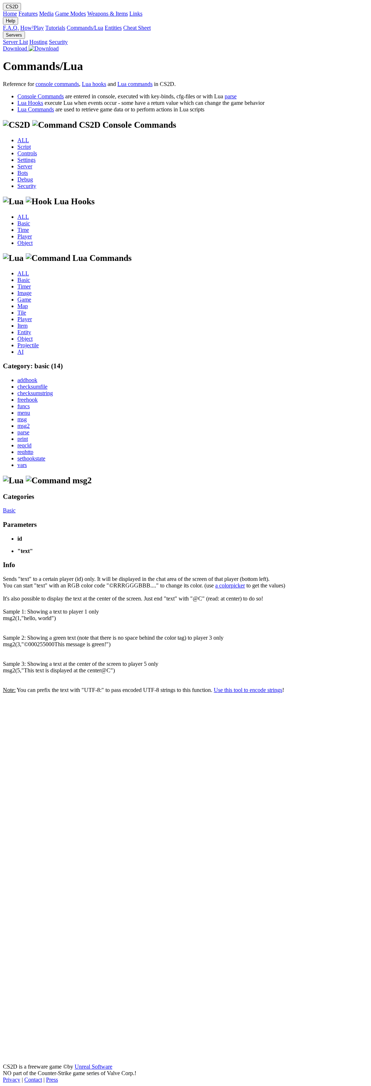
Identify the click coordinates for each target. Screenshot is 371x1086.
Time (23, 230)
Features (28, 14)
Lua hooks (94, 84)
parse (231, 96)
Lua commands (135, 84)
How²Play (32, 28)
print (22, 439)
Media (46, 14)
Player (24, 236)
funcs (23, 406)
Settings (26, 160)
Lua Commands (35, 109)
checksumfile (32, 387)
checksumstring (35, 393)
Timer (24, 286)
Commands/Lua (85, 28)
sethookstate (31, 458)
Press (52, 1080)
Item (22, 326)
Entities (113, 28)
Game (24, 299)
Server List (15, 42)
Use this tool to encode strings (248, 690)
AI (20, 352)
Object (25, 243)
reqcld (24, 445)
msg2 (23, 426)
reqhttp (25, 452)
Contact (33, 1080)
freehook (27, 400)
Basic (23, 223)
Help (10, 21)
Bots (22, 173)
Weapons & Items (107, 14)
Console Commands (40, 96)
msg (22, 419)
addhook (27, 380)
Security (58, 42)
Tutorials (55, 28)
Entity (24, 332)
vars (22, 465)
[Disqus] (185, 784)
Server (24, 166)
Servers (14, 35)
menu (23, 413)
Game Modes (70, 14)
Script (24, 147)
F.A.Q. (11, 28)
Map (22, 306)
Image (24, 293)
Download (16, 48)
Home (10, 14)
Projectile (28, 345)
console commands (57, 84)
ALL (23, 140)
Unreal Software (93, 1067)
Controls (27, 153)
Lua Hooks (30, 103)
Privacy (11, 1080)
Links (135, 14)
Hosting (38, 42)
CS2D (12, 6)
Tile (21, 313)
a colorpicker (230, 585)
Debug (25, 179)
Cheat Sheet (137, 28)
